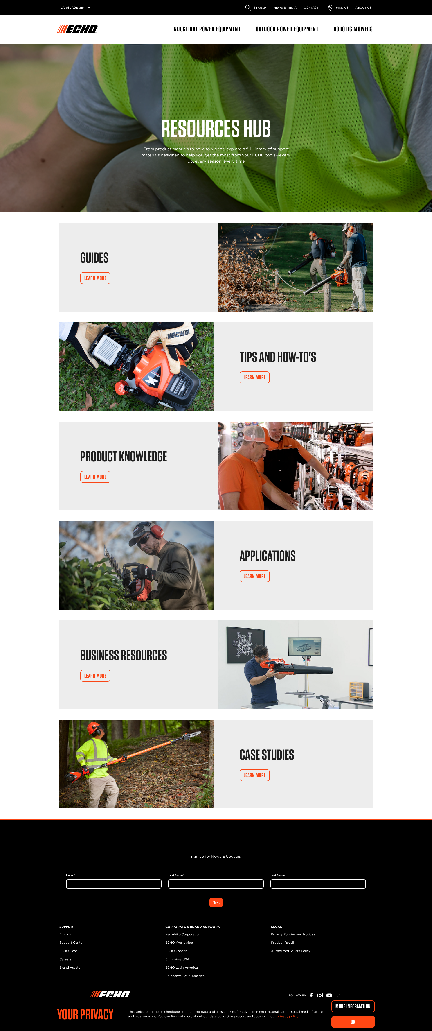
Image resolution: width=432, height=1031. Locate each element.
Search (259, 7)
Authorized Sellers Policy (290, 951)
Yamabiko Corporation (183, 934)
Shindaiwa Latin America (185, 976)
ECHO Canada (176, 951)
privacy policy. (288, 1016)
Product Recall (282, 942)
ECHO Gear (68, 951)
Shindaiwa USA (177, 959)
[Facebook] (311, 995)
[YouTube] (329, 995)
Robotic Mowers (353, 29)
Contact (311, 7)
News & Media (285, 7)
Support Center (71, 942)
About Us (363, 7)
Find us (65, 934)
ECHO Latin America (181, 967)
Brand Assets (69, 967)
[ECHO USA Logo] (77, 29)
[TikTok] (338, 995)
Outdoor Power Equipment (287, 29)
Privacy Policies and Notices (293, 934)
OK (353, 1021)
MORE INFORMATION (353, 1006)
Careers (65, 959)
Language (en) (73, 7)
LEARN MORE (95, 278)
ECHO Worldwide (179, 942)
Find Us (341, 7)
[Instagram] (320, 995)
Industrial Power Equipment (206, 29)
